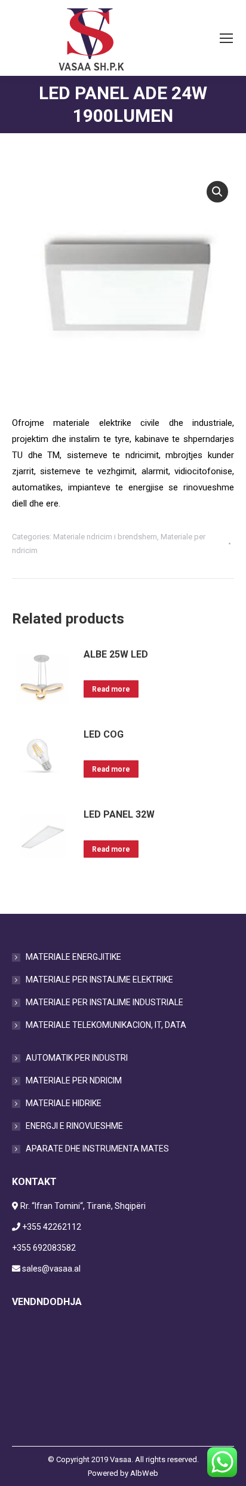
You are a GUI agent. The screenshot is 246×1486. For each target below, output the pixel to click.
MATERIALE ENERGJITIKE (73, 957)
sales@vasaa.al (51, 1268)
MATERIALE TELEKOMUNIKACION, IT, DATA (106, 1025)
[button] (217, 191)
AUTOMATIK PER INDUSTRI (77, 1058)
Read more (111, 689)
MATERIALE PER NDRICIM (74, 1080)
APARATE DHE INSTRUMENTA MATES (97, 1148)
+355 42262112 (51, 1227)
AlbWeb (144, 1473)
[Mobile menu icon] (226, 38)
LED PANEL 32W (119, 814)
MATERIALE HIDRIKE (64, 1103)
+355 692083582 (44, 1247)
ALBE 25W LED (116, 654)
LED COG (104, 734)
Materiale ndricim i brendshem (105, 536)
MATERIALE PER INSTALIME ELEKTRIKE (99, 979)
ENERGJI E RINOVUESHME (74, 1126)
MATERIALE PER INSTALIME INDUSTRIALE (104, 1002)
